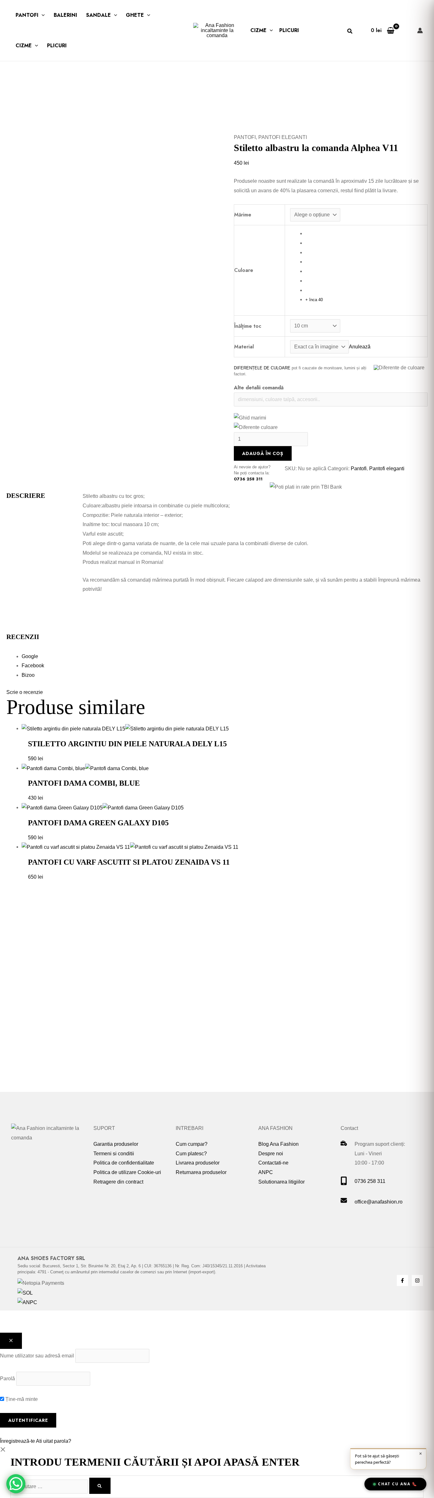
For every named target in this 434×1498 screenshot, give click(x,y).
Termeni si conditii (113, 1153)
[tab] (225, 656)
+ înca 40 (314, 299)
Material (244, 346)
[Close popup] (11, 1341)
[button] (41, 15)
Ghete (135, 15)
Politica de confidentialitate (123, 1162)
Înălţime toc (247, 326)
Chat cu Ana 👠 (397, 1484)
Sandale (98, 15)
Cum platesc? (191, 1153)
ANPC (265, 1172)
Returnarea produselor (201, 1172)
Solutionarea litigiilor (281, 1182)
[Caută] (100, 1486)
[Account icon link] (420, 30)
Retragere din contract (118, 1182)
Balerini (65, 15)
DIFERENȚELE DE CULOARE (262, 368)
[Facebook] (402, 1280)
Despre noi (270, 1153)
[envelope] (344, 1201)
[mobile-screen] (344, 1183)
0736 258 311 (248, 479)
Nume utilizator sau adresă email (37, 1355)
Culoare (243, 270)
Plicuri (57, 45)
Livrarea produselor (198, 1162)
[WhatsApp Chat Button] (15, 1483)
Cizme (24, 45)
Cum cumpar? (191, 1144)
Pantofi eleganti (282, 137)
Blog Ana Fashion (278, 1144)
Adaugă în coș (262, 453)
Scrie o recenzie (24, 692)
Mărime (242, 214)
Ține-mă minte (21, 1399)
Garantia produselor (115, 1144)
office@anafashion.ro (379, 1201)
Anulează (359, 346)
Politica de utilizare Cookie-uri (127, 1172)
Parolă (7, 1378)
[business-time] (344, 1144)
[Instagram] (417, 1280)
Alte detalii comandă (259, 387)
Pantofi (27, 15)
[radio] (363, 233)
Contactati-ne (273, 1162)
